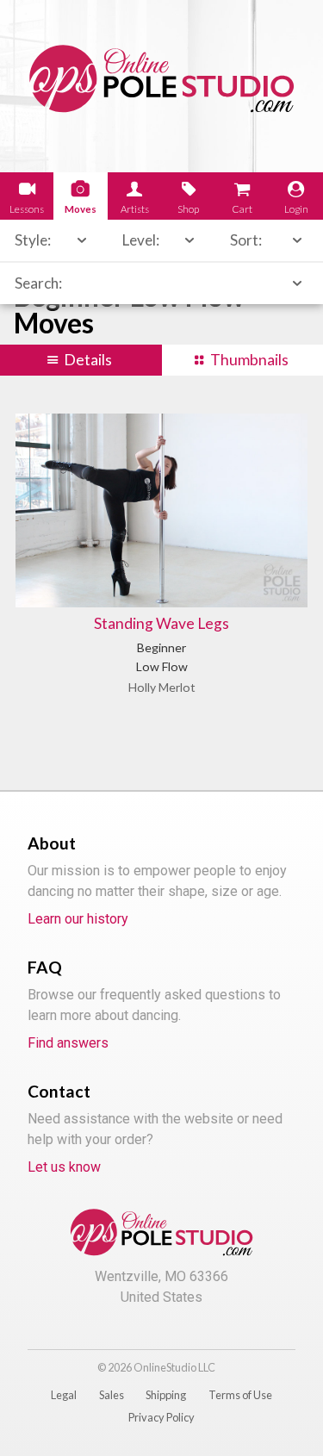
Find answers (68, 1043)
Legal (64, 1395)
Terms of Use (240, 1395)
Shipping (166, 1395)
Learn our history (78, 919)
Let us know (64, 1167)
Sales (111, 1395)
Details (88, 360)
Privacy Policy (161, 1417)
